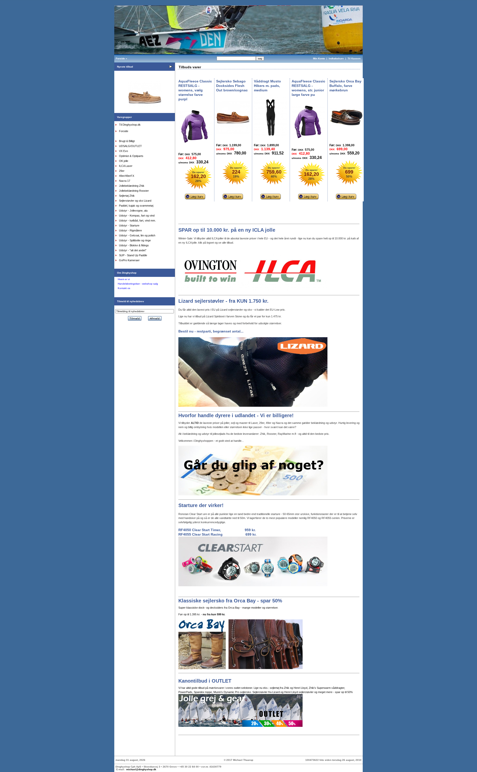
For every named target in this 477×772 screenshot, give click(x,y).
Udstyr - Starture (129, 225)
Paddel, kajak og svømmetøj (136, 205)
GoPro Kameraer (129, 260)
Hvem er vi (124, 279)
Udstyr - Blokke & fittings (134, 245)
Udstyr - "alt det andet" (132, 250)
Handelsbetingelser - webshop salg (138, 283)
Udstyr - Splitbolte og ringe (135, 240)
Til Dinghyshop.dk (130, 124)
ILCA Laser (125, 165)
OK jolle (123, 160)
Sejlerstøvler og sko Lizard (135, 200)
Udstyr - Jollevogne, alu (133, 210)
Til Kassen (354, 58)
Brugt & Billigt (127, 141)
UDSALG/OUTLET (130, 146)
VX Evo (123, 150)
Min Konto (319, 58)
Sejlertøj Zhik (127, 195)
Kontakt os (124, 288)
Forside (120, 58)
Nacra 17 (124, 180)
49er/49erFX (126, 175)
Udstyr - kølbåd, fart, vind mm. (137, 220)
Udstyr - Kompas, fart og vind (137, 215)
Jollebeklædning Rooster (134, 190)
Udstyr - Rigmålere (130, 230)
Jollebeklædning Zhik (131, 185)
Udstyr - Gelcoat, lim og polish (137, 235)
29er (121, 170)
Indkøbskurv (336, 58)
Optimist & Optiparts (131, 155)
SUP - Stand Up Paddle (133, 255)
